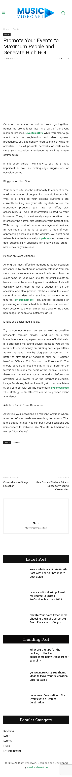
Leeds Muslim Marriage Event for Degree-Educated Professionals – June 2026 (47, 595)
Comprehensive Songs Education (15, 484)
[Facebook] (6, 66)
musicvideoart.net (38, 767)
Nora (36, 523)
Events (16, 29)
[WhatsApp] (29, 66)
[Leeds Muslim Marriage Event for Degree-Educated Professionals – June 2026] (14, 598)
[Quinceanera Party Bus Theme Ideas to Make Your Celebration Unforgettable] (14, 679)
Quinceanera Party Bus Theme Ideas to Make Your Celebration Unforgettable (49, 676)
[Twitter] (14, 66)
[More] (37, 66)
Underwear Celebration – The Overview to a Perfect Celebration (47, 698)
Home (6, 29)
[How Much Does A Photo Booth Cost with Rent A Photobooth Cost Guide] (14, 576)
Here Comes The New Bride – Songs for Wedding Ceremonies (52, 486)
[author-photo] (36, 518)
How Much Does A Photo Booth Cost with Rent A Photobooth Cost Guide (48, 573)
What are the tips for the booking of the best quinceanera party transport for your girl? (49, 655)
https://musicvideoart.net (36, 528)
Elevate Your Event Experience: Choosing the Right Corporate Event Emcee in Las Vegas (48, 618)
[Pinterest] (22, 66)
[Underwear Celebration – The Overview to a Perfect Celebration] (14, 701)
